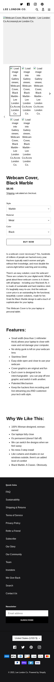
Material (10, 215)
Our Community (14, 554)
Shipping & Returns (16, 507)
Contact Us (11, 593)
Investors (10, 570)
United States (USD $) (26, 638)
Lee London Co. (14, 9)
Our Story (10, 546)
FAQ (8, 492)
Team (8, 562)
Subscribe (11, 538)
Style (8, 203)
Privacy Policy (13, 523)
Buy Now (28, 242)
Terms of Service (14, 515)
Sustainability (13, 499)
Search (9, 585)
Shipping (10, 193)
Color (8, 226)
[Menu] (49, 9)
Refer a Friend (13, 531)
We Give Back (13, 578)
